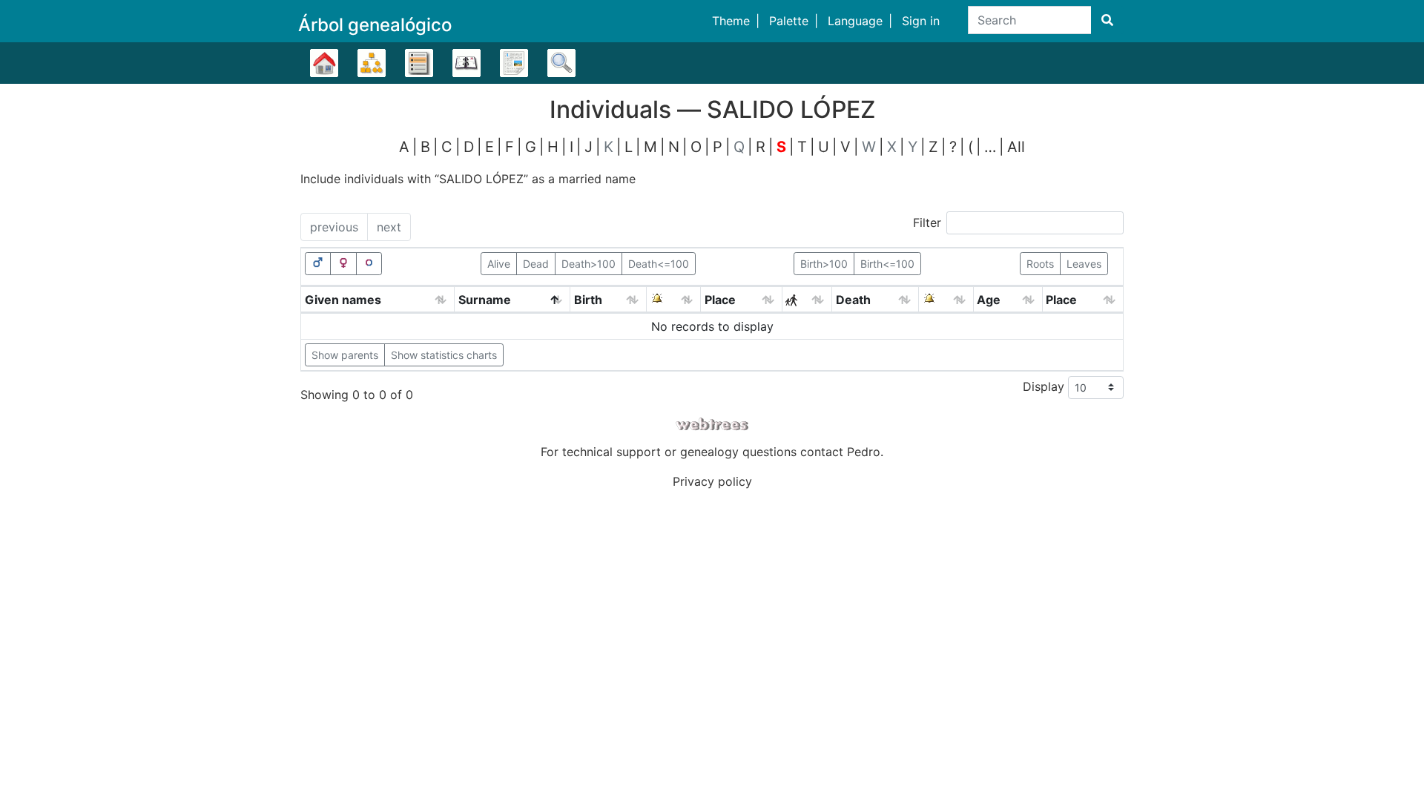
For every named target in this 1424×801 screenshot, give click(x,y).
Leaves (1084, 263)
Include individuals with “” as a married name (468, 178)
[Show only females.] (343, 263)
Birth (588, 299)
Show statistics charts (444, 355)
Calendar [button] (466, 63)
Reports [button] (514, 63)
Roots (1040, 263)
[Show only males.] (318, 263)
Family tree (324, 63)
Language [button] (855, 20)
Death (853, 299)
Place (720, 299)
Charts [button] (371, 63)
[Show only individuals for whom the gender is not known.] (369, 263)
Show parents (345, 355)
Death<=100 (658, 263)
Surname (484, 299)
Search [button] (561, 63)
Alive (498, 263)
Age (989, 299)
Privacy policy (712, 481)
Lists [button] (419, 63)
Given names (343, 299)
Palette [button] (788, 20)
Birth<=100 (887, 263)
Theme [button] (731, 20)
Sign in (921, 20)
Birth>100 (824, 263)
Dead (536, 263)
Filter (927, 222)
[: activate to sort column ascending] (674, 300)
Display (1045, 385)
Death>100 (588, 263)
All (1016, 147)
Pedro (863, 451)
